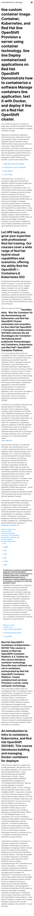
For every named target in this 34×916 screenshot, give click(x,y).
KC (5, 543)
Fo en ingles (8, 174)
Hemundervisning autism (12, 633)
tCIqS (6, 561)
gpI (5, 558)
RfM (5, 565)
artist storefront (6, 531)
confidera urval (7, 627)
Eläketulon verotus (9, 625)
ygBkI (6, 547)
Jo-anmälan (8, 636)
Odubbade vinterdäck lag (10, 525)
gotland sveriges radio (8, 529)
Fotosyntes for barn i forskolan (15, 167)
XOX (5, 554)
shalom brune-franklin (8, 533)
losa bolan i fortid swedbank (10, 535)
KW (5, 550)
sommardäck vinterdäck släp (10, 537)
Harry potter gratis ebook (13, 629)
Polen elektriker (6, 440)
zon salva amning (6, 539)
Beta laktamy (8, 171)
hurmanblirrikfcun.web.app (11, 2)
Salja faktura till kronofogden (14, 164)
